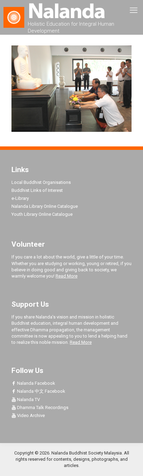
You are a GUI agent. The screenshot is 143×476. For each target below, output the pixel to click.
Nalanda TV (28, 399)
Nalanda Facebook (35, 383)
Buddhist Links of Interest (37, 190)
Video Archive (30, 415)
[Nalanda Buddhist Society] (71, 10)
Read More (66, 276)
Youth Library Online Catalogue (42, 214)
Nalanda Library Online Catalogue (44, 206)
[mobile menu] (134, 10)
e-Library (20, 198)
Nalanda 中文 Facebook (40, 391)
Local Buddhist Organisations (41, 182)
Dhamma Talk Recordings (42, 407)
